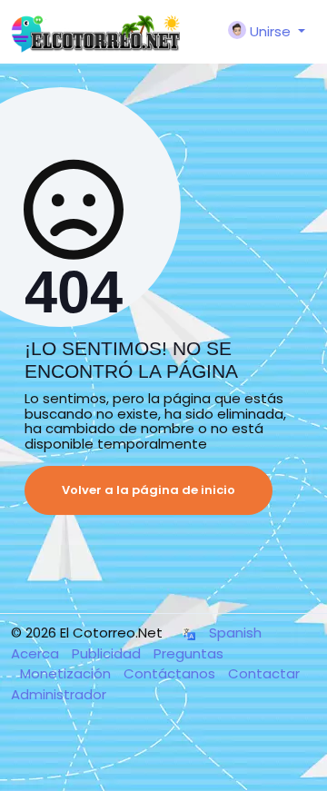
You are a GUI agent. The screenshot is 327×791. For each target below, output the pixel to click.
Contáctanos (171, 673)
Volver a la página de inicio (148, 490)
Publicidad (108, 653)
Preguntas (188, 653)
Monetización (67, 673)
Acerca (37, 653)
